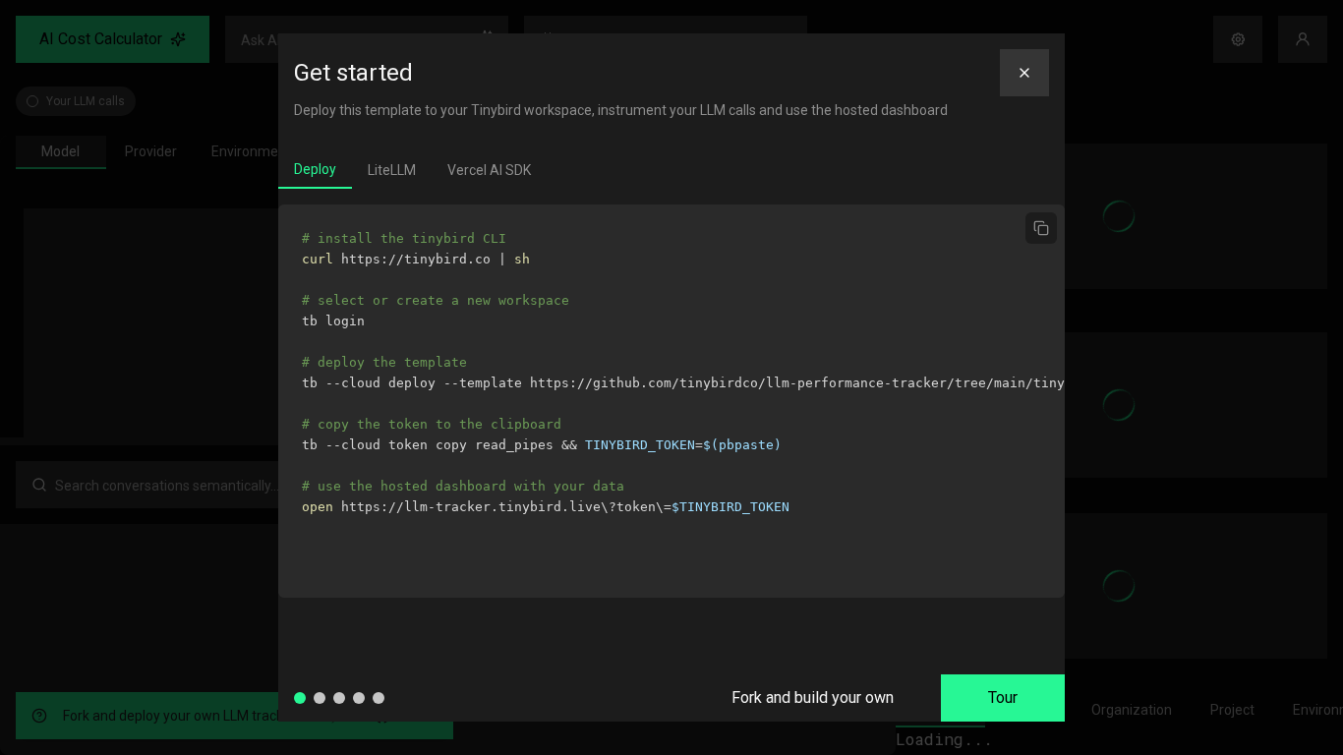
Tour (1003, 697)
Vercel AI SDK (489, 170)
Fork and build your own (812, 697)
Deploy (315, 169)
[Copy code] (1041, 228)
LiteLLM (392, 170)
